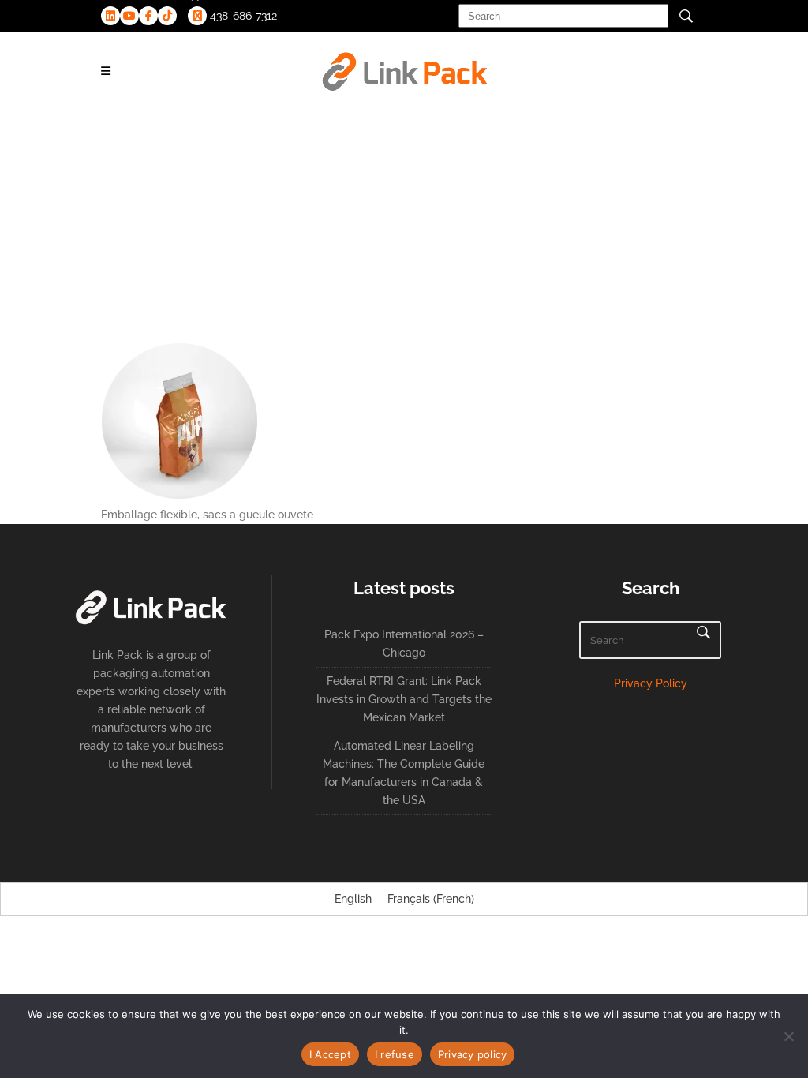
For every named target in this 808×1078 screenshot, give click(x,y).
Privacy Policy (650, 683)
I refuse (394, 1054)
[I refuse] (788, 1036)
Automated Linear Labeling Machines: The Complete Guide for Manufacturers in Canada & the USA (403, 773)
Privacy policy (472, 1054)
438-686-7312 (242, 15)
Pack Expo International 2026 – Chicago (404, 643)
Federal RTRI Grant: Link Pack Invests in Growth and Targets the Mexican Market (404, 699)
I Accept (330, 1054)
